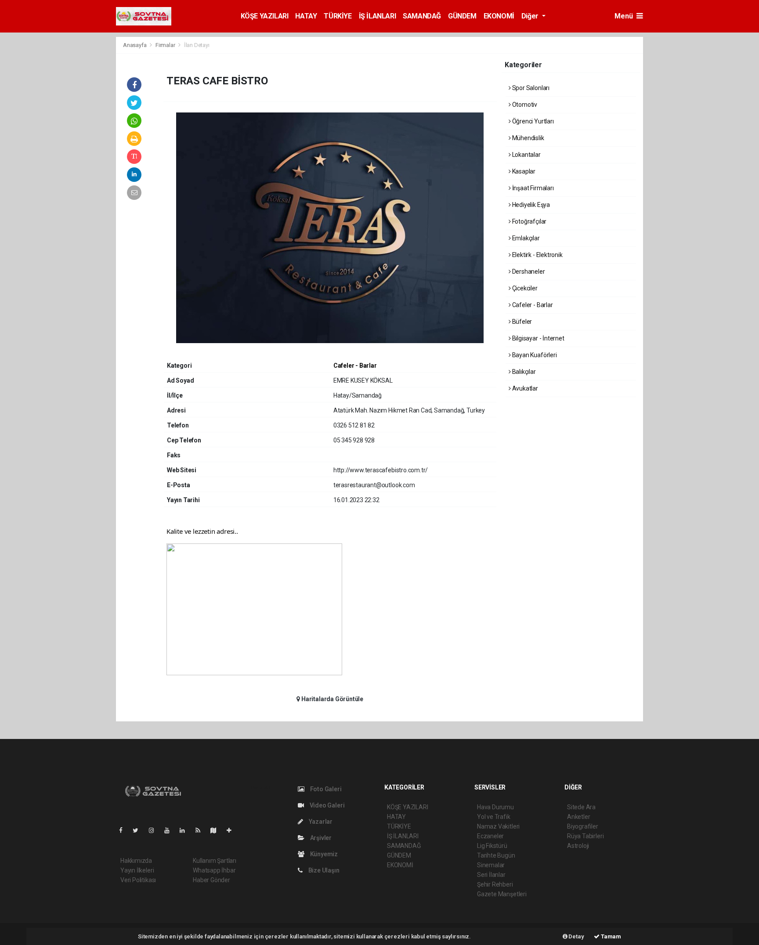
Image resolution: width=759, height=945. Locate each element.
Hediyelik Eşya (530, 204)
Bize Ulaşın (323, 870)
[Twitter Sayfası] (139, 830)
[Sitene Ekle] (233, 830)
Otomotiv (524, 104)
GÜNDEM (462, 16)
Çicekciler (524, 288)
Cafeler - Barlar (355, 365)
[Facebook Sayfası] (124, 830)
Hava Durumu (495, 807)
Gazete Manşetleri (502, 894)
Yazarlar (320, 821)
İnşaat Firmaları (532, 188)
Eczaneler (490, 836)
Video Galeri (326, 805)
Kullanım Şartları (214, 860)
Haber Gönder (211, 879)
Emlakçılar (525, 238)
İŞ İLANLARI (377, 16)
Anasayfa (135, 45)
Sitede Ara (581, 807)
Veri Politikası (138, 879)
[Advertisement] (682, 168)
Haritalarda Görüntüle (331, 698)
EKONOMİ (499, 16)
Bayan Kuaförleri (534, 354)
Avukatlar (524, 388)
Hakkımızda (136, 860)
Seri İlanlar (491, 874)
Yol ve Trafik (493, 816)
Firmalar (165, 45)
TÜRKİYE (337, 16)
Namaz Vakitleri (498, 826)
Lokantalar (526, 154)
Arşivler (320, 837)
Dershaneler (528, 271)
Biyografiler (582, 826)
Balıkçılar (523, 371)
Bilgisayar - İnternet (537, 338)
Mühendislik (527, 137)
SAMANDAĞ (422, 16)
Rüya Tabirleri (585, 836)
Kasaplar (523, 171)
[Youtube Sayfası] (170, 830)
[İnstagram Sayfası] (155, 830)
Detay (575, 936)
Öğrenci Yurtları (532, 121)
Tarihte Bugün (496, 855)
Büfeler (521, 321)
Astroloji (578, 845)
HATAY (306, 16)
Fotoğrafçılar (528, 221)
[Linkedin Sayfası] (186, 830)
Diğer (530, 16)
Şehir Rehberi (495, 884)
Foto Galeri (325, 789)
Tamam (610, 936)
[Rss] (201, 830)
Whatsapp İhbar (214, 870)
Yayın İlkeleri (137, 870)
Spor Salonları (530, 87)
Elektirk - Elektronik (537, 254)
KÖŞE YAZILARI (265, 16)
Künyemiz (323, 854)
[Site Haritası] (217, 830)
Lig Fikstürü (492, 845)
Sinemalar (491, 865)
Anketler (578, 816)
